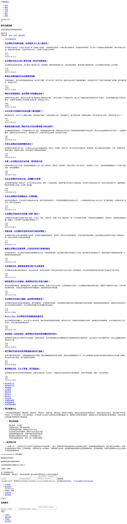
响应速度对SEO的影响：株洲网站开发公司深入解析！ (27, 281)
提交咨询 (60, 478)
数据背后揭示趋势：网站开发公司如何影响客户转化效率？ (29, 126)
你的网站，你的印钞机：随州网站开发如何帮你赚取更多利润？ (31, 334)
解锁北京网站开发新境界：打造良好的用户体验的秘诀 (27, 249)
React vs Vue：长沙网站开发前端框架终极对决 (24, 316)
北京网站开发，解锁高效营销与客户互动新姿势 (24, 266)
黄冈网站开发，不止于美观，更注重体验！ (23, 369)
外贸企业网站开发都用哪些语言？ (19, 144)
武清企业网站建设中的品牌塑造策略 (20, 76)
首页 (6, 5)
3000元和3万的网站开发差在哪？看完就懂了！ (24, 111)
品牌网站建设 (9, 402)
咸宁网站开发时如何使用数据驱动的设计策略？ (24, 351)
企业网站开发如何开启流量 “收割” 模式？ (22, 214)
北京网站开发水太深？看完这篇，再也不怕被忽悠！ (26, 61)
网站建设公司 (9, 383)
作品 (6, 9)
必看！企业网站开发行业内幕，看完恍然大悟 (23, 161)
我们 (6, 14)
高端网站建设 (9, 400)
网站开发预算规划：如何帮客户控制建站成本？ (24, 94)
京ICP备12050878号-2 (64, 481)
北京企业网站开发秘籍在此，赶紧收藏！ (22, 196)
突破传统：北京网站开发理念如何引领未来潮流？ (25, 231)
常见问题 (8, 398)
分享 (6, 12)
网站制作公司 (9, 385)
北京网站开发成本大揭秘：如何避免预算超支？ (24, 299)
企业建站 (8, 390)
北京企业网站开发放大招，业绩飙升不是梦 (23, 179)
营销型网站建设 (10, 404)
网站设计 (8, 396)
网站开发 (21, 35)
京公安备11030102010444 (84, 481)
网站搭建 (8, 387)
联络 (6, 16)
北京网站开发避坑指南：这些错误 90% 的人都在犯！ (27, 43)
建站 (6, 7)
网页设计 (8, 394)
